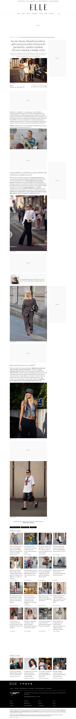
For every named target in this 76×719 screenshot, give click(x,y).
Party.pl (11, 701)
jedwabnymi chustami (36, 177)
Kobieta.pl (40, 703)
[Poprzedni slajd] (10, 664)
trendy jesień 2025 (15, 527)
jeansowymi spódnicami (28, 187)
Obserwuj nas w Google (38, 86)
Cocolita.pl (11, 705)
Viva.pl (54, 701)
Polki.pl (39, 701)
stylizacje (33, 527)
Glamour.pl (12, 703)
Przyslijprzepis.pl (41, 705)
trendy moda (25, 527)
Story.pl (54, 705)
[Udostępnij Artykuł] (45, 86)
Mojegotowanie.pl (27, 703)
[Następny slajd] (66, 664)
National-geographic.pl (28, 705)
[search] (58, 13)
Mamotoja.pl (26, 701)
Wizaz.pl (54, 703)
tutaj (18, 717)
